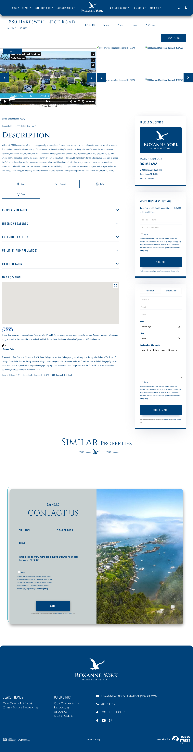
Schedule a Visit (171, 291)
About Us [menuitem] (154, 7)
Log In (105, 712)
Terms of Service (177, 419)
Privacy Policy (8, 349)
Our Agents (151, 178)
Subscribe (161, 262)
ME (19, 375)
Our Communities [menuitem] (65, 7)
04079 (47, 375)
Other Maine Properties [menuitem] (20, 708)
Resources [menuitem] (139, 7)
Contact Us (143, 178)
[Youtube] (104, 720)
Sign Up (120, 712)
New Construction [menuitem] (118, 7)
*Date (142, 321)
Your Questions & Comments (150, 345)
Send (53, 606)
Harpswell (38, 375)
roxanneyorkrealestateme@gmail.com (129, 696)
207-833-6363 (179, 7)
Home (4, 375)
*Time (142, 333)
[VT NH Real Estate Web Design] (173, 740)
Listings (12, 375)
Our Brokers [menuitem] (63, 716)
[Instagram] (110, 720)
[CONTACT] (173, 38)
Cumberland (27, 375)
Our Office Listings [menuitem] (17, 703)
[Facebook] (97, 720)
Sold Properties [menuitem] (42, 7)
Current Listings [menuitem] (20, 7)
